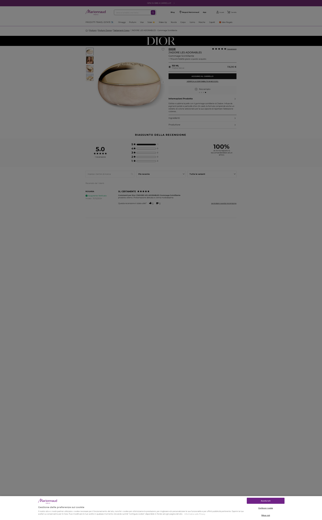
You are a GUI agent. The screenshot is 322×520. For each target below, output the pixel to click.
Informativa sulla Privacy (194, 514)
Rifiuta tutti (265, 515)
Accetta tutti (265, 500)
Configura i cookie (265, 508)
